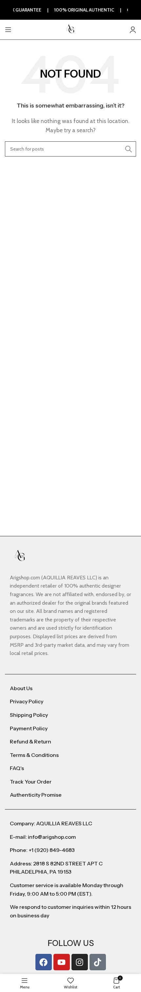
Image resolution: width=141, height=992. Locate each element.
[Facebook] (43, 962)
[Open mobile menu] (8, 29)
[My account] (132, 29)
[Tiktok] (98, 962)
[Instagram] (79, 962)
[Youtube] (61, 962)
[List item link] (70, 688)
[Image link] (20, 556)
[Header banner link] (70, 10)
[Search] (128, 149)
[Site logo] (70, 29)
